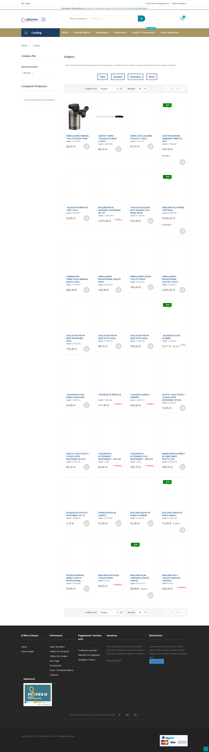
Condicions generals (87, 650)
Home (24, 45)
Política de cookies (59, 656)
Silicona (28, 72)
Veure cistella (27, 651)
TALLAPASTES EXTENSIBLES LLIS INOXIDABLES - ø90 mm (141, 456)
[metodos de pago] (174, 740)
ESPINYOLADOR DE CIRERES (107, 514)
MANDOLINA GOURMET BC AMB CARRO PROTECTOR (173, 456)
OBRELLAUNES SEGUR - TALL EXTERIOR (141, 277)
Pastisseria (135, 77)
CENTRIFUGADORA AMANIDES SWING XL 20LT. (172, 138)
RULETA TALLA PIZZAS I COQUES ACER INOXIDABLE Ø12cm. (77, 456)
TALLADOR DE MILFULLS (109, 394)
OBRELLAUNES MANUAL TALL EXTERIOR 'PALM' (77, 137)
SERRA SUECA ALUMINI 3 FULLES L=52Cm (141, 137)
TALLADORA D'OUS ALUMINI (171, 337)
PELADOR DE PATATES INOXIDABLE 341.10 (77, 514)
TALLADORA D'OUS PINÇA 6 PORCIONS (75, 396)
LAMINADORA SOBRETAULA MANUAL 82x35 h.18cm (77, 279)
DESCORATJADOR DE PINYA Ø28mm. (172, 514)
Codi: (68, 141)
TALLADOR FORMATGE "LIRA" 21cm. (77, 208)
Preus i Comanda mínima (61, 670)
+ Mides (118, 219)
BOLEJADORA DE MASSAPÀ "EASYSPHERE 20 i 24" (109, 210)
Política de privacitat (59, 651)
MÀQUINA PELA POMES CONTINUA (173, 208)
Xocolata (117, 77)
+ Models (117, 465)
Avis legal (54, 660)
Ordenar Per (91, 88)
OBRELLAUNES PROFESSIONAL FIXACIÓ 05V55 (109, 279)
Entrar (24, 646)
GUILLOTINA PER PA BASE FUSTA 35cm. (107, 337)
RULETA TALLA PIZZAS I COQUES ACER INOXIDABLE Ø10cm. (173, 397)
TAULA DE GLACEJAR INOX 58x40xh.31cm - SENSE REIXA (140, 210)
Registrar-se (163, 3)
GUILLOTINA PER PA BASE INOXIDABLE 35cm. (75, 338)
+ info (183, 344)
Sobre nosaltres (57, 646)
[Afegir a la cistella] (86, 146)
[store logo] (35, 19)
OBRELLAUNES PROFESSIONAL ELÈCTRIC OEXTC (170, 279)
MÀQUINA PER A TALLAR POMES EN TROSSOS (171, 578)
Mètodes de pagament (89, 655)
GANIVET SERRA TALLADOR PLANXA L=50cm (107, 138)
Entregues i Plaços (86, 659)
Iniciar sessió (151, 3)
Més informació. (114, 660)
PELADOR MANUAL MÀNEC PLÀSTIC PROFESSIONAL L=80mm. (75, 578)
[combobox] (115, 18)
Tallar (102, 77)
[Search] (141, 18)
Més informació (140, 8)
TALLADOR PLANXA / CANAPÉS (140, 396)
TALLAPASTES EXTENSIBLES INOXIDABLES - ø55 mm (109, 456)
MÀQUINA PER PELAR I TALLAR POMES (108, 576)
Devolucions (55, 665)
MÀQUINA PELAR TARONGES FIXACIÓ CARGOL (139, 578)
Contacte (54, 675)
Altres (152, 77)
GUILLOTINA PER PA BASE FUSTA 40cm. (139, 337)
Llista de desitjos (179, 3)
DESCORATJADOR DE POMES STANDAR (140, 514)
